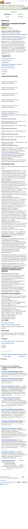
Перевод (10, 27)
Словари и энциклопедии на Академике (12, 5)
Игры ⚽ (20, 16)
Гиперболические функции (7, 322)
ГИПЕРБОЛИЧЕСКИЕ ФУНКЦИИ (9, 440)
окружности (4, 41)
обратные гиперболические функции (10, 386)
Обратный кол (22, 356)
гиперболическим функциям (8, 34)
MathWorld (21, 341)
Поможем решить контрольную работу (17, 354)
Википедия (14, 11)
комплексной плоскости (7, 114)
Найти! (24, 8)
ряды (3, 168)
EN (18, 1)
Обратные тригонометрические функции (11, 324)
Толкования (7, 14)
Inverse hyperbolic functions (7, 341)
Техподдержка (9, 477)
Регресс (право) (7, 356)
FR (26, 1)
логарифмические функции (7, 153)
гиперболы (17, 36)
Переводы (20, 14)
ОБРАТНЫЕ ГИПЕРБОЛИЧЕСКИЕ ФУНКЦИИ (12, 371)
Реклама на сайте (15, 477)
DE (20, 1)
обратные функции (14, 32)
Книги (7, 16)
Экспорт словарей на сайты (5, 482)
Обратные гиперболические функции (11, 397)
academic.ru (5, 2)
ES (23, 1)
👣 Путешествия (3, 480)
